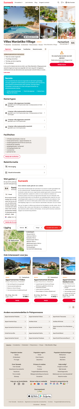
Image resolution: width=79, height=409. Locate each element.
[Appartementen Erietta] (46, 280)
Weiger (37, 227)
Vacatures (16, 371)
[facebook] (14, 384)
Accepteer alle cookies (52, 227)
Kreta (39, 354)
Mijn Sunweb (62, 369)
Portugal (16, 359)
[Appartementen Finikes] (17, 280)
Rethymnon (62, 354)
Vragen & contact (62, 366)
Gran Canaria (39, 357)
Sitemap (16, 376)
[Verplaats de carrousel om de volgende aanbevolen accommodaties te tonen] (73, 307)
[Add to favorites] (37, 8)
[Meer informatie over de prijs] (28, 296)
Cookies (39, 369)
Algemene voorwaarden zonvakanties (36, 402)
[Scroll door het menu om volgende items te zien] (45, 49)
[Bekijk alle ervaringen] (66, 42)
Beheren (22, 227)
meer (12, 214)
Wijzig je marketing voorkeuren (39, 374)
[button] (21, 22)
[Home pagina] (8, 2)
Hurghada (62, 357)
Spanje (16, 354)
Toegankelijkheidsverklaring (39, 371)
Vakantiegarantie (63, 371)
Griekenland (16, 357)
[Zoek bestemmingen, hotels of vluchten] (58, 2)
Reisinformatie (62, 376)
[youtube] (23, 384)
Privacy (39, 366)
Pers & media (16, 374)
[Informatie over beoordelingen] (68, 44)
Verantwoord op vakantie (16, 369)
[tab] (8, 49)
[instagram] (19, 384)
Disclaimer (39, 376)
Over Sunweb (16, 366)
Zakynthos (39, 359)
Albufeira (62, 359)
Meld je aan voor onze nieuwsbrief (62, 374)
